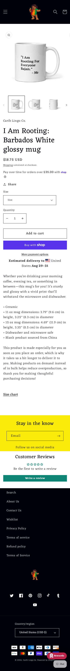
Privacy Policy (16, 528)
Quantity (9, 210)
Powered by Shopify (46, 660)
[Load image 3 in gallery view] (53, 104)
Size (5, 192)
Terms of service (18, 537)
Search (11, 492)
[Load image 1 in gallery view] (16, 104)
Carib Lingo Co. (30, 660)
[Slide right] (66, 105)
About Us (13, 501)
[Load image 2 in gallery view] (35, 104)
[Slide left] (3, 105)
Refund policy (16, 546)
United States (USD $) (33, 632)
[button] (5, 12)
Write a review (35, 478)
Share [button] (12, 184)
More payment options (35, 254)
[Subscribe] (58, 436)
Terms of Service (18, 555)
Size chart (10, 395)
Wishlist (12, 519)
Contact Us (14, 510)
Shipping (8, 165)
